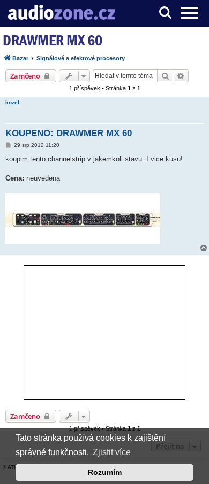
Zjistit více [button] (112, 452)
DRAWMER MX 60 (52, 40)
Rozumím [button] (105, 472)
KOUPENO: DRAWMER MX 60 (68, 133)
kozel (12, 102)
